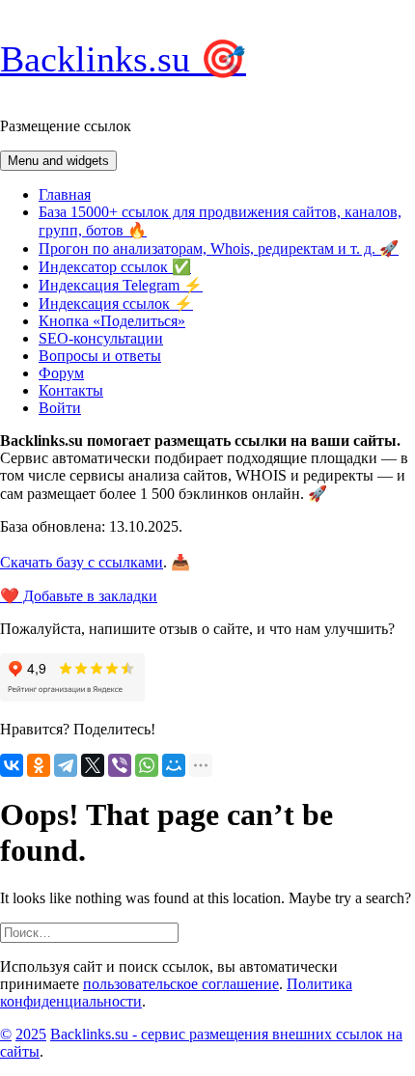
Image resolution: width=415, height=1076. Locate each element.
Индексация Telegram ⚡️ (121, 285)
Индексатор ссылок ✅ (115, 267)
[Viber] (119, 765)
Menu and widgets (58, 160)
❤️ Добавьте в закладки (78, 596)
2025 (30, 1034)
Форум (61, 373)
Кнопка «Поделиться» (112, 321)
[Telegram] (65, 765)
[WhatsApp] (146, 765)
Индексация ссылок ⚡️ (116, 303)
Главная (65, 194)
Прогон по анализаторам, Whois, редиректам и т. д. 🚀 (219, 248)
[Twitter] (92, 765)
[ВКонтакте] (11, 765)
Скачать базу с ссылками (81, 562)
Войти (60, 408)
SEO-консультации (101, 338)
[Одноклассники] (38, 765)
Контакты (71, 390)
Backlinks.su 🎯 (123, 59)
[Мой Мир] (173, 765)
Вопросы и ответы (100, 355)
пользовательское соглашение (181, 984)
